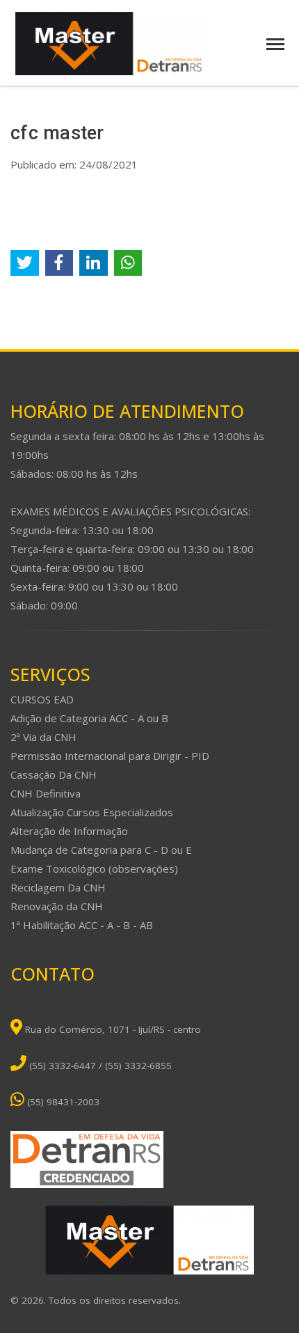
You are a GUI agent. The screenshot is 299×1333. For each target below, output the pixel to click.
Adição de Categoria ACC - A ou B (89, 718)
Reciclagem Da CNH (58, 887)
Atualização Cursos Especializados (91, 812)
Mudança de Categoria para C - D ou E (101, 850)
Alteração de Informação (69, 831)
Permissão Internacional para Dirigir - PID (109, 756)
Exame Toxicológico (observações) (94, 868)
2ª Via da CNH (43, 737)
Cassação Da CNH (53, 774)
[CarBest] (111, 42)
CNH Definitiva (45, 793)
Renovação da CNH (56, 906)
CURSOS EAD (42, 699)
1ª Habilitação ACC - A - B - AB (81, 925)
